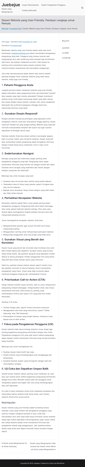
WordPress (60, 463)
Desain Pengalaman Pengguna (53, 5)
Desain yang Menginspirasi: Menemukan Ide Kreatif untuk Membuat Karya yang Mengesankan (43, 446)
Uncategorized (16, 45)
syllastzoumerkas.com (20, 53)
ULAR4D (65, 53)
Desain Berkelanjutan (30, 5)
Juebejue (11, 4)
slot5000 (65, 48)
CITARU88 (66, 58)
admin (7, 42)
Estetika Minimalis (29, 10)
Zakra (51, 463)
